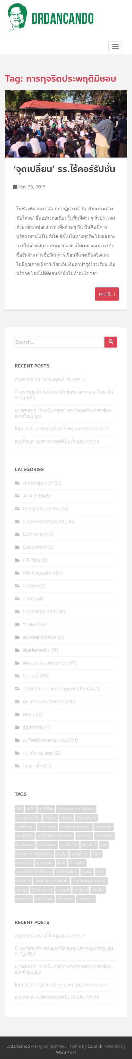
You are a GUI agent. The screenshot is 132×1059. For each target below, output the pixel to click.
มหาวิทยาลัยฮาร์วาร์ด (34, 872)
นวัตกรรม (80, 854)
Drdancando (18, 1046)
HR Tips (31, 560)
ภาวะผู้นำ (77, 863)
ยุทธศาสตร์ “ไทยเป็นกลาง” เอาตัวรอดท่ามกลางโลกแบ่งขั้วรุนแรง (63, 413)
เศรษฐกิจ (86, 899)
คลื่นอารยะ (47, 845)
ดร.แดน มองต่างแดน (43, 701)
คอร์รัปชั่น (69, 845)
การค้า (67, 818)
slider (29, 598)
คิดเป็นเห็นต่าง (36, 650)
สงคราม (23, 881)
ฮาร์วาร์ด (24, 899)
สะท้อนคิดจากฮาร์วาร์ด (44, 740)
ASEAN (46, 809)
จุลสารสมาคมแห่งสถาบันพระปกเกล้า (58, 688)
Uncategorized (39, 611)
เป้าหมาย (65, 899)
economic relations (76, 809)
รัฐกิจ (87, 872)
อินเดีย (98, 890)
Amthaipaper (37, 483)
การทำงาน (25, 827)
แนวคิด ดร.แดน (38, 753)
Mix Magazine (38, 573)
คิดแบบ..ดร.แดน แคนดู (45, 663)
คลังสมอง (25, 845)
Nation (30, 586)
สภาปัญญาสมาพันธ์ (89, 881)
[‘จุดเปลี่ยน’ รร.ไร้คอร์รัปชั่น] (66, 124)
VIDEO (30, 624)
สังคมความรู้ (42, 890)
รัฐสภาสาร (33, 727)
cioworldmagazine (43, 521)
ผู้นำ (61, 863)
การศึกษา (24, 836)
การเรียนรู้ (104, 836)
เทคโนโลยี (44, 899)
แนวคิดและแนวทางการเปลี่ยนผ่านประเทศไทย (57, 441)
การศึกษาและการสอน (55, 836)
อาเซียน (81, 890)
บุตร (96, 854)
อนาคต (63, 890)
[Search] (110, 342)
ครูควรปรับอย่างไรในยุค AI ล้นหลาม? (50, 379)
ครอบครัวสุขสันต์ (39, 637)
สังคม (22, 890)
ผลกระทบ (45, 863)
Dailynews (34, 547)
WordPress (66, 1052)
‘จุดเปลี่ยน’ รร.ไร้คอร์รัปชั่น (64, 169)
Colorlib (95, 1046)
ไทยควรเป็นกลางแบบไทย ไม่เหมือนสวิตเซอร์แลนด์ (61, 428)
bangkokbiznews (41, 508)
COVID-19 (33, 534)
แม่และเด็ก (33, 766)
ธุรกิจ (61, 854)
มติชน (28, 714)
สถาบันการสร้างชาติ (52, 881)
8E (19, 809)
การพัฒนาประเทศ (75, 827)
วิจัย (100, 872)
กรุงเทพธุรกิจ (28, 818)
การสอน (84, 836)
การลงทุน (103, 827)
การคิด (50, 818)
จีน (104, 845)
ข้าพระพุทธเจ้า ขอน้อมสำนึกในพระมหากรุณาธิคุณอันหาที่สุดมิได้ (64, 395)
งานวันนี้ (30, 676)
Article (30, 496)
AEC (30, 809)
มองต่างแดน (66, 872)
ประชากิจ (24, 863)
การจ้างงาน (86, 818)
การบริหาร (47, 827)
